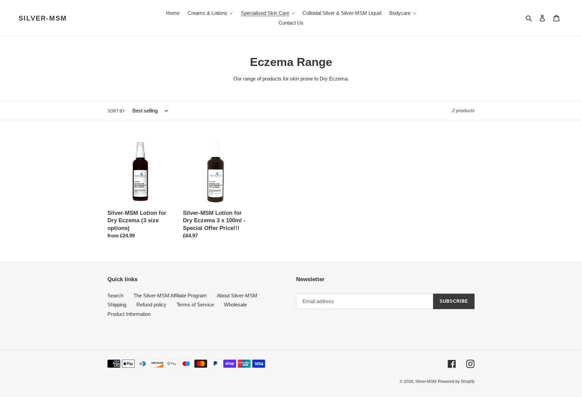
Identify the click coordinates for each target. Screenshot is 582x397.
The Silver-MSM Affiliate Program (170, 295)
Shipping (116, 304)
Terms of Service (195, 304)
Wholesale (235, 304)
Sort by (116, 111)
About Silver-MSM (237, 295)
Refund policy (151, 304)
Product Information (129, 314)
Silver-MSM (43, 18)
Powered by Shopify (456, 381)
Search (115, 295)
